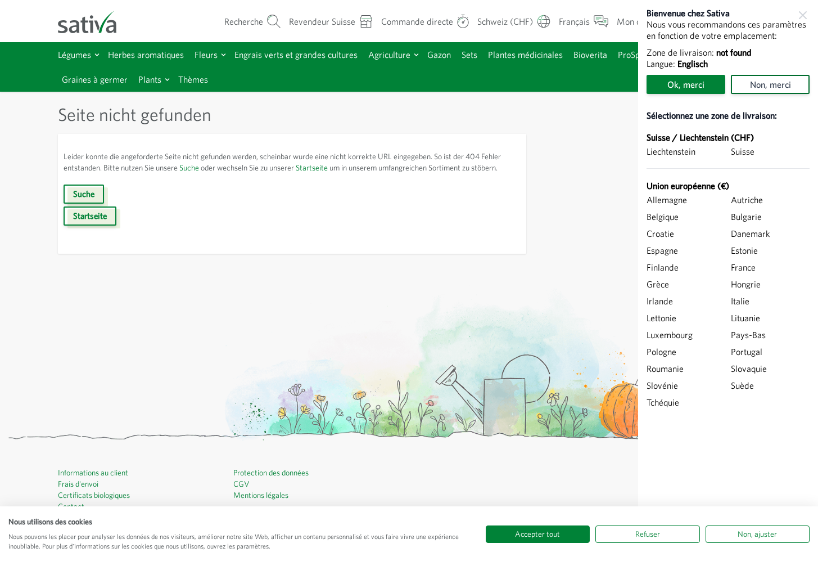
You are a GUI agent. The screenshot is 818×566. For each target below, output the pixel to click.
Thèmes (193, 79)
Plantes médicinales (525, 55)
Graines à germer (95, 79)
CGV (241, 483)
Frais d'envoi (78, 483)
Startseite (312, 167)
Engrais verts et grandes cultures (296, 55)
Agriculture (389, 55)
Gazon (439, 55)
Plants (149, 79)
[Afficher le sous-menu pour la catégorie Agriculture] (416, 55)
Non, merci (770, 84)
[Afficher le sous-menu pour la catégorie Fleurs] (223, 55)
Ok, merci (685, 84)
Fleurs (206, 55)
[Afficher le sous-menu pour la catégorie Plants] (167, 79)
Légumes (74, 55)
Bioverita (590, 55)
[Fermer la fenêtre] (802, 15)
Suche (189, 167)
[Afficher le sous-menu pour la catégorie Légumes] (97, 55)
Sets (469, 55)
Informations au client (93, 472)
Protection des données (271, 472)
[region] (728, 283)
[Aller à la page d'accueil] (94, 21)
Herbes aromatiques (146, 55)
